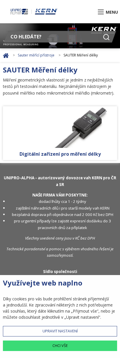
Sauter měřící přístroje (36, 55)
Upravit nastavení (60, 331)
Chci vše (60, 345)
